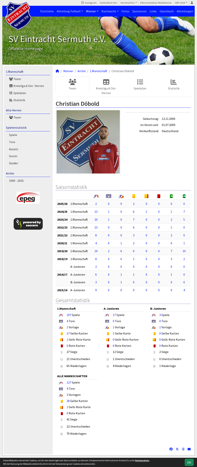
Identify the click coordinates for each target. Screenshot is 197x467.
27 (68, 333)
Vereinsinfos (127, 2)
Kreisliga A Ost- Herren (28, 86)
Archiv (10, 173)
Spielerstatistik (16, 127)
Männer (91, 11)
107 (69, 315)
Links (153, 11)
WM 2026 (180, 2)
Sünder (13, 163)
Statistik (19, 100)
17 (114, 315)
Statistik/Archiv (108, 2)
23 (96, 211)
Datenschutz (142, 460)
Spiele (13, 135)
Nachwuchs (108, 11)
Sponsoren (139, 11)
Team (17, 79)
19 (96, 251)
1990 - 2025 (16, 181)
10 (184, 251)
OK (189, 462)
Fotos (125, 11)
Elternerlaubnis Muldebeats (156, 2)
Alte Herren (13, 110)
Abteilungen (185, 11)
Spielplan (19, 93)
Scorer (13, 156)
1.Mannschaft (14, 71)
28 (68, 401)
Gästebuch (167, 11)
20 (96, 219)
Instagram (90, 2)
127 (69, 382)
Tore (12, 142)
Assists (13, 149)
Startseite (47, 11)
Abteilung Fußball (69, 11)
